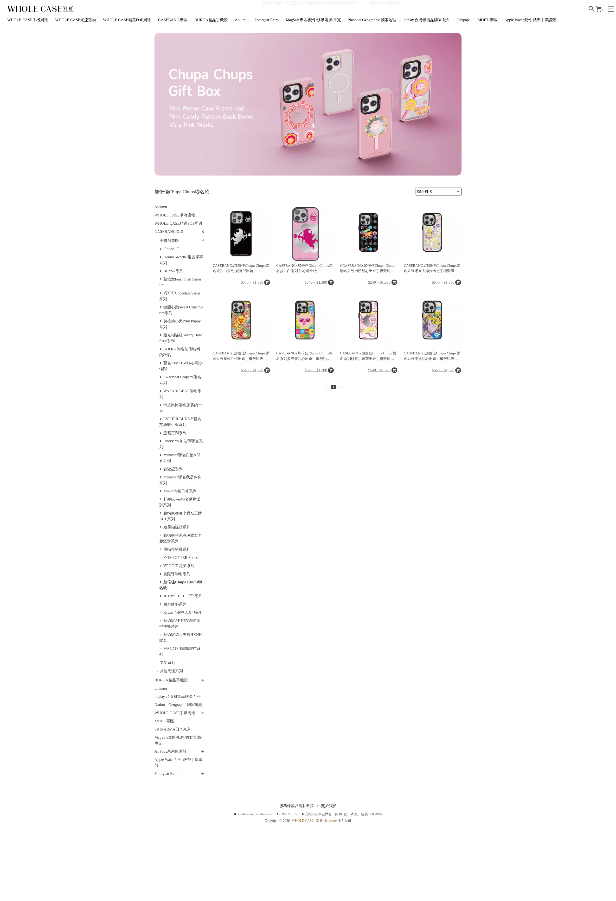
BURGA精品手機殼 (211, 20)
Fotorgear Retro (267, 20)
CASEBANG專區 (172, 20)
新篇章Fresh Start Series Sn (180, 282)
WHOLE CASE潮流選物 (75, 20)
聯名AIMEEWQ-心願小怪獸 (181, 366)
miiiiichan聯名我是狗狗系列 (180, 480)
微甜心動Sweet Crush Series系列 (181, 310)
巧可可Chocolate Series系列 (179, 296)
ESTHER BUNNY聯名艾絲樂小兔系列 (180, 422)
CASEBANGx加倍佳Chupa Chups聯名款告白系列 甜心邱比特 (304, 268)
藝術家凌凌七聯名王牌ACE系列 (180, 516)
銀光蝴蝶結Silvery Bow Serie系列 (180, 338)
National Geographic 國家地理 (372, 20)
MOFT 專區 (487, 20)
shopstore (330, 821)
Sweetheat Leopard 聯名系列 (180, 380)
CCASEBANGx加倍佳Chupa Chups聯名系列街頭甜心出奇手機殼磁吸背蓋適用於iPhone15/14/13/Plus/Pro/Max (367, 269)
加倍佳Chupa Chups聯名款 (180, 585)
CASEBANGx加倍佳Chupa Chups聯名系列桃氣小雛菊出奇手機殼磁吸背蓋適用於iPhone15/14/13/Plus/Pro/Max (368, 356)
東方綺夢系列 (174, 604)
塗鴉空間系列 (174, 433)
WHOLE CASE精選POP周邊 (127, 20)
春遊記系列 (173, 469)
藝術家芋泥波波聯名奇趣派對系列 (180, 538)
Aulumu (241, 20)
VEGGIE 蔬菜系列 (178, 566)
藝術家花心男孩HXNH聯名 (180, 637)
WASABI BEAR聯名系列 (180, 394)
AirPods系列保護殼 (170, 751)
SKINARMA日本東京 (172, 729)
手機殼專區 (169, 240)
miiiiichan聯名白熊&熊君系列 (179, 458)
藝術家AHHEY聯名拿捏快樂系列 (179, 623)
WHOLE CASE (303, 821)
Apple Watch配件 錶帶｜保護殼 (530, 20)
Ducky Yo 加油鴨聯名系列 (181, 444)
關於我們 (329, 806)
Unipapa (463, 20)
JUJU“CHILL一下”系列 (182, 596)
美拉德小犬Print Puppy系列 (180, 324)
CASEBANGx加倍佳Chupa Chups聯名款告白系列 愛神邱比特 (241, 268)
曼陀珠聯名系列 (176, 574)
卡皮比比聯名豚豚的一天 (180, 408)
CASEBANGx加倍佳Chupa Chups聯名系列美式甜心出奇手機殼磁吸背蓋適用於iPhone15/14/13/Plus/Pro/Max (432, 356)
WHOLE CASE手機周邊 (27, 20)
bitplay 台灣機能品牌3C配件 (427, 20)
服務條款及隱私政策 (296, 806)
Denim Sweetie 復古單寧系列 (181, 260)
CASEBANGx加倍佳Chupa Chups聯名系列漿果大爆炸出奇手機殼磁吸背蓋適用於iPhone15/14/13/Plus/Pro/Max (432, 269)
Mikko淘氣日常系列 (180, 491)
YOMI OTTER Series (180, 557)
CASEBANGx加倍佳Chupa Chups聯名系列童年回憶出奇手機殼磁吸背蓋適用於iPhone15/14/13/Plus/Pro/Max (241, 356)
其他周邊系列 (171, 671)
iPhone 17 (171, 249)
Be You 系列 (173, 271)
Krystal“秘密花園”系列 (182, 612)
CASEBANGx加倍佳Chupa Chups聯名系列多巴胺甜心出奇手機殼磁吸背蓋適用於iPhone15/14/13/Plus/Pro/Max (304, 356)
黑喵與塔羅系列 (176, 549)
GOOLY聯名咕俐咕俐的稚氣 (179, 352)
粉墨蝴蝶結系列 (176, 527)
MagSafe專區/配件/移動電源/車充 (313, 20)
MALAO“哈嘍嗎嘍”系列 (179, 651)
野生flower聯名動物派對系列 (179, 502)
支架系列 (167, 662)
